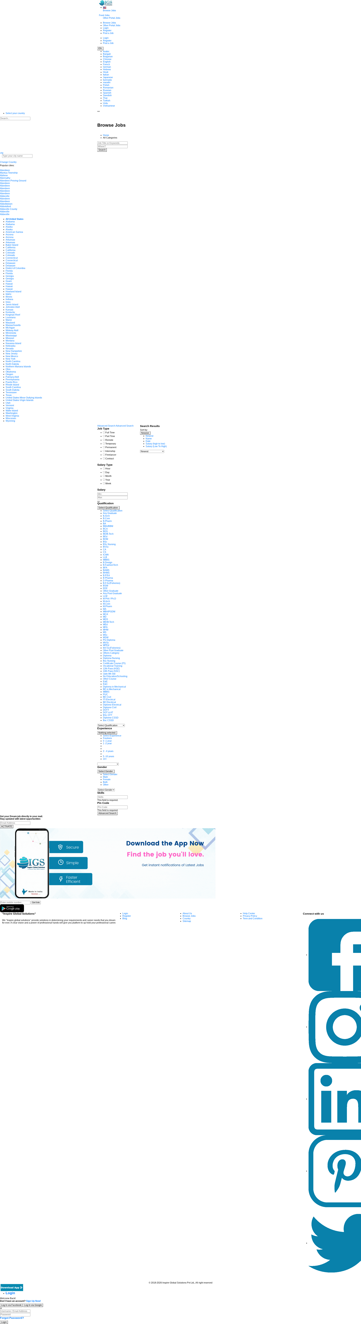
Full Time (110, 432)
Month (108, 476)
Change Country (8, 162)
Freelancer (110, 455)
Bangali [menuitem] (107, 54)
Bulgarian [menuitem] (108, 56)
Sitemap (187, 921)
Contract (109, 458)
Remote (109, 440)
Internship (110, 451)
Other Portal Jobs (111, 18)
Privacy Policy (250, 916)
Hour (107, 468)
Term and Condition (252, 918)
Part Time (110, 436)
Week (108, 483)
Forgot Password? (12, 1317)
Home (106, 135)
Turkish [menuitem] (106, 100)
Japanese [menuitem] (108, 77)
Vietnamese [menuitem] (109, 106)
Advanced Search (107, 813)
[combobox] (116, 615)
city (1, 153)
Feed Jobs (104, 15)
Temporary (110, 443)
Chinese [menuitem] (107, 59)
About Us (187, 913)
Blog (124, 918)
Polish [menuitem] (106, 85)
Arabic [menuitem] (106, 51)
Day (107, 472)
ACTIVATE (6, 826)
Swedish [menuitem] (107, 95)
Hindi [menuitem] (105, 72)
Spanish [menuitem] (107, 93)
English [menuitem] (107, 62)
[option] (112, 510)
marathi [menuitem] (106, 82)
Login (106, 28)
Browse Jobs (109, 10)
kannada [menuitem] (107, 80)
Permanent (110, 447)
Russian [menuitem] (107, 90)
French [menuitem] (106, 64)
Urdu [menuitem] (105, 103)
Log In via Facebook (11, 1305)
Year (107, 480)
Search (102, 150)
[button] (108, 507)
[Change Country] (104, 7)
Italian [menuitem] (106, 74)
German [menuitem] (107, 67)
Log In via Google (33, 1305)
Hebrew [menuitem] (107, 69)
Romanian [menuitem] (108, 87)
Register (107, 30)
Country (187, 918)
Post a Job (108, 33)
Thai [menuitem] (105, 98)
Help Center (249, 913)
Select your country (15, 113)
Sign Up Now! (33, 1301)
